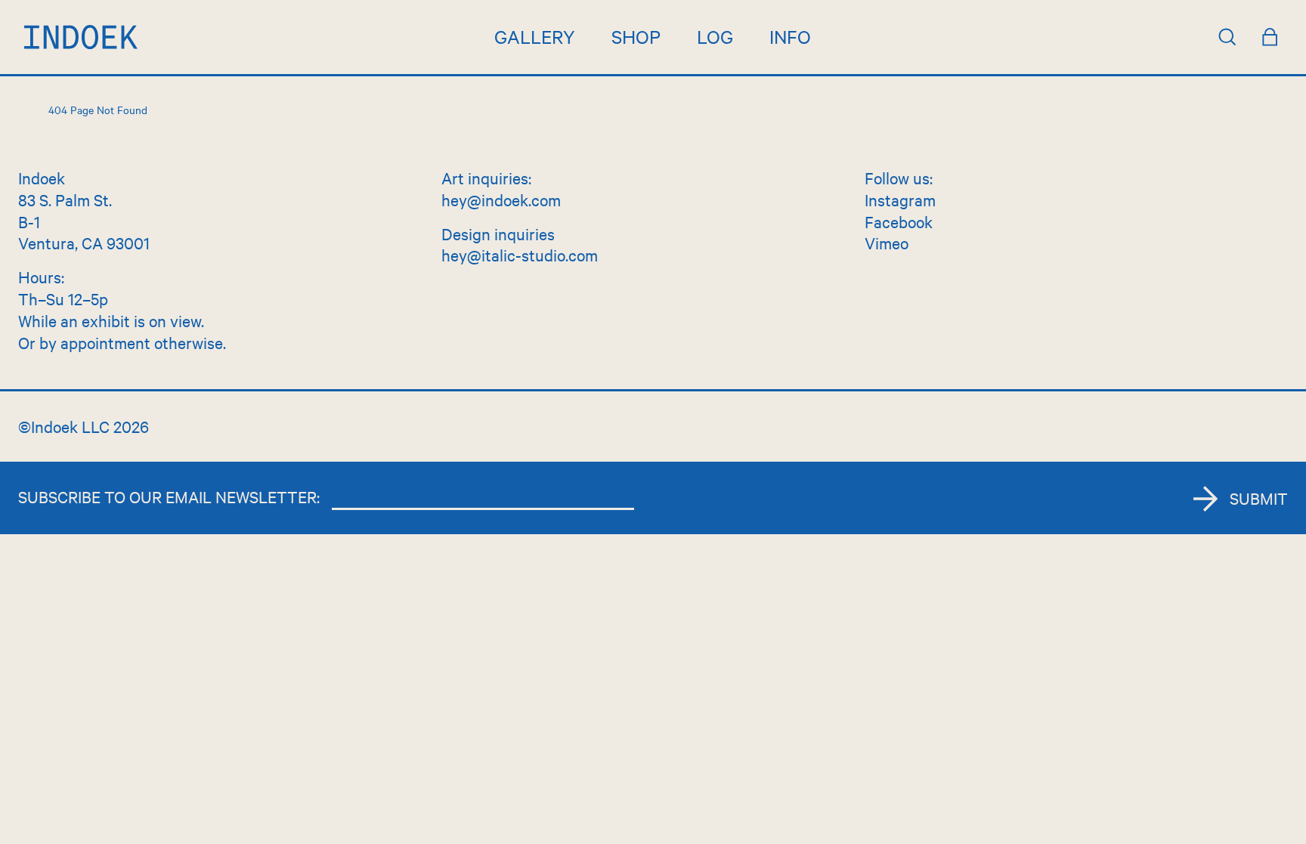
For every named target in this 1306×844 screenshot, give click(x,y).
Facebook (899, 221)
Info (790, 36)
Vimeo (886, 242)
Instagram (900, 199)
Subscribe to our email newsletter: (169, 496)
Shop (636, 36)
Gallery (534, 36)
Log (715, 36)
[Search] (1227, 37)
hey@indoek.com (501, 199)
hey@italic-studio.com (519, 254)
